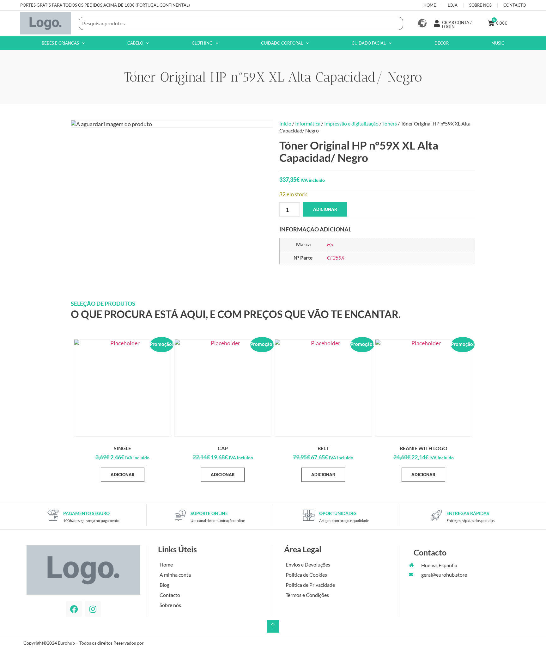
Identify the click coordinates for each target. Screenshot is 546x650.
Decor (441, 43)
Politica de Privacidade (310, 585)
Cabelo (135, 43)
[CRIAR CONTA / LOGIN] (437, 23)
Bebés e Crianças (60, 43)
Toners (389, 123)
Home (166, 564)
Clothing (202, 43)
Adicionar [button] (123, 474)
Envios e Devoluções (308, 564)
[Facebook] (74, 609)
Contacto (170, 595)
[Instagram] (93, 609)
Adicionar (325, 209)
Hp (330, 244)
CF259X (335, 257)
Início (285, 123)
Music (497, 43)
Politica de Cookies (306, 575)
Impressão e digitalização (351, 123)
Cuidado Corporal (282, 43)
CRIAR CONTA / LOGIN (457, 24)
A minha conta (175, 575)
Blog (164, 585)
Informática (307, 123)
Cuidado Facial (369, 43)
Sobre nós (170, 605)
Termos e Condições (307, 595)
